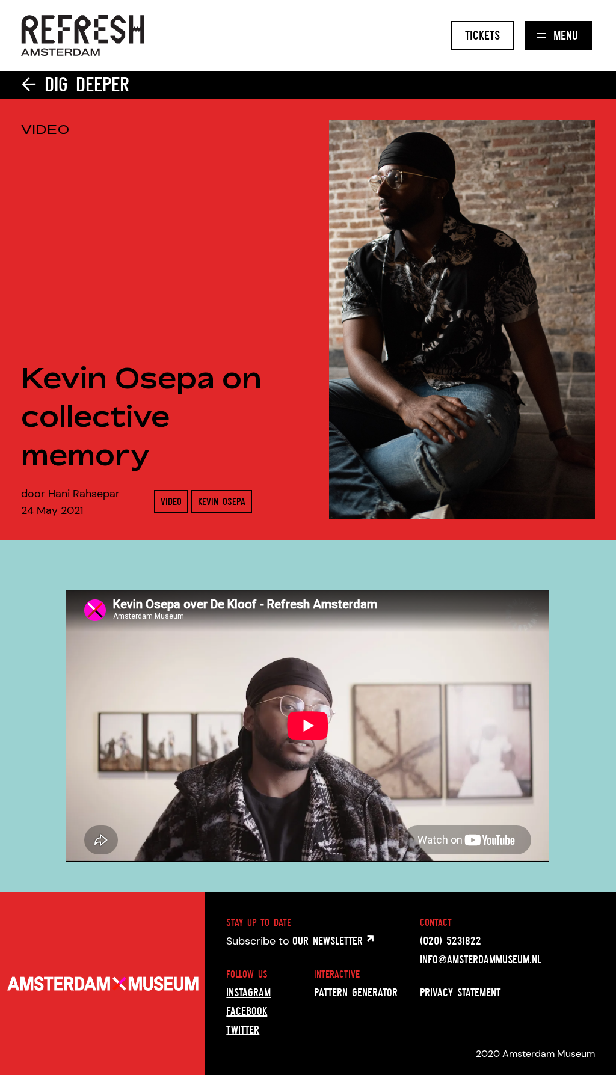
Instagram (248, 992)
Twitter (242, 1029)
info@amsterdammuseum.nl (480, 959)
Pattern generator (356, 992)
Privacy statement (460, 992)
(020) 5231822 (450, 940)
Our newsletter (329, 940)
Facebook (246, 1010)
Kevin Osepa (221, 501)
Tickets (482, 35)
